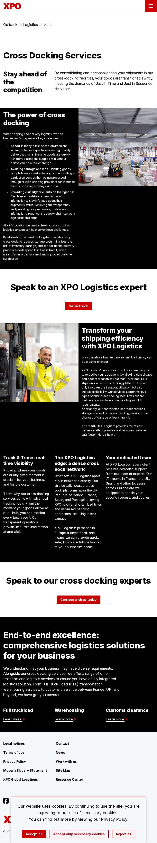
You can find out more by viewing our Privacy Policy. (78, 819)
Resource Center (69, 779)
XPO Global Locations (20, 779)
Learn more (12, 719)
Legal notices (14, 743)
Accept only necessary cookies (79, 834)
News (60, 752)
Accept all (34, 834)
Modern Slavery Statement (25, 770)
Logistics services (37, 24)
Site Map (63, 770)
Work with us (66, 761)
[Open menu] (151, 6)
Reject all (123, 834)
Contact (62, 743)
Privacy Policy (14, 761)
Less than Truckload (125, 379)
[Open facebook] (6, 801)
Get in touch (78, 306)
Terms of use (13, 752)
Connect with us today (78, 600)
